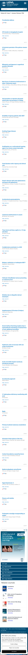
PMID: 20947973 (5, 333)
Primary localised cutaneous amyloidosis (14, 425)
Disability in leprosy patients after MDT (13, 116)
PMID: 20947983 (5, 502)
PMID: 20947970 (5, 283)
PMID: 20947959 (5, 104)
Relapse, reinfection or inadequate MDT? (14, 262)
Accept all (14, 651)
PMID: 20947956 (5, 53)
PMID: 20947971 (5, 299)
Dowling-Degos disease (9, 131)
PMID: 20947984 (5, 519)
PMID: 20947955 (5, 35)
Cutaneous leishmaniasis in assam (12, 214)
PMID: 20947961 (5, 135)
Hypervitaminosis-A (8, 483)
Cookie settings (14, 644)
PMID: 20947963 (5, 169)
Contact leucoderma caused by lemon (13, 454)
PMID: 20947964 (5, 187)
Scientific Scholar (9, 632)
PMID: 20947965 (5, 203)
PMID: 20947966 (5, 218)
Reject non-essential (14, 647)
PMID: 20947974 (5, 350)
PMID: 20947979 (5, 442)
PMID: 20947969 (5, 266)
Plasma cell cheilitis (8, 498)
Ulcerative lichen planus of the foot (12, 438)
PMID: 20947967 (5, 235)
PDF (4, 22)
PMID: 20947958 (5, 87)
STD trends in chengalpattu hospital (12, 32)
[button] (25, 3)
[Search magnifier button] (26, 9)
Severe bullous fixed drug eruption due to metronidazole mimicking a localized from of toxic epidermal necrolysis (14, 327)
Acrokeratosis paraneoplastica (11, 199)
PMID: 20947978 (5, 427)
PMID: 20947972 (5, 314)
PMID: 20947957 (5, 70)
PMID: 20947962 (5, 152)
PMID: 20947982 (5, 486)
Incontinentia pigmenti (8, 379)
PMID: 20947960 (5, 119)
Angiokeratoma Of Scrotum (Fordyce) (13, 310)
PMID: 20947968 (5, 251)
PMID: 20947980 (5, 457)
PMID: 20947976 (5, 382)
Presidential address (8, 20)
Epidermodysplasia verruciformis (11, 469)
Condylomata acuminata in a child (12, 247)
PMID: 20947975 (5, 367)
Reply (3, 411)
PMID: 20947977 (5, 399)
